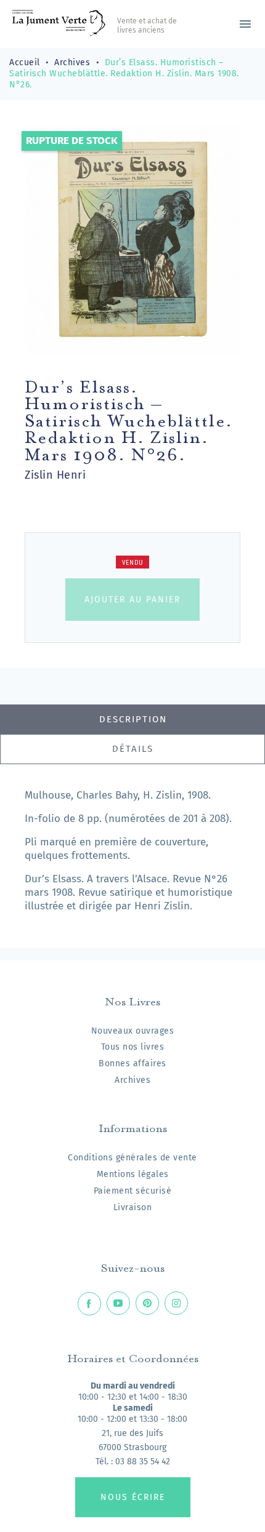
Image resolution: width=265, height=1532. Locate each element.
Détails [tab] (132, 748)
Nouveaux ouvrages (132, 1031)
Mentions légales (133, 1174)
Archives (132, 1080)
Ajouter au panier (132, 599)
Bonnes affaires (132, 1063)
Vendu (133, 563)
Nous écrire (132, 1497)
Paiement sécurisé (133, 1191)
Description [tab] (133, 719)
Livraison (132, 1207)
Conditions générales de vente (132, 1157)
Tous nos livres (133, 1047)
